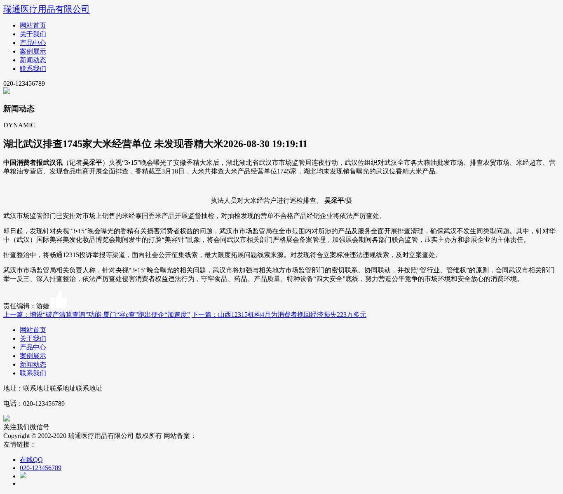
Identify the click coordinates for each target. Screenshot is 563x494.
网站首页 (33, 25)
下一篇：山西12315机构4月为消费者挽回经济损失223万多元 (279, 314)
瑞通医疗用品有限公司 (46, 9)
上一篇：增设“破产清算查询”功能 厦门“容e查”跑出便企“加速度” (96, 314)
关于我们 (33, 33)
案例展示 (33, 51)
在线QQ (31, 459)
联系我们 (33, 68)
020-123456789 (40, 467)
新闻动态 (33, 59)
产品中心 (33, 42)
